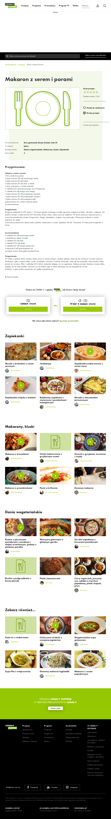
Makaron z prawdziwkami (18, 488)
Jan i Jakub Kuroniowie (51, 492)
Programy (36, 6)
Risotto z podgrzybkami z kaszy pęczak (18, 579)
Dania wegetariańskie (33, 149)
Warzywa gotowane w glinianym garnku (51, 540)
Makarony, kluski (50, 149)
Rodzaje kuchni (28, 733)
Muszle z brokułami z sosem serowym (19, 364)
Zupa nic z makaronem (16, 637)
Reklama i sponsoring (95, 747)
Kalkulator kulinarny (29, 741)
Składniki (25, 737)
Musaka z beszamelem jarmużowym (86, 398)
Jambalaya (45, 363)
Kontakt (90, 750)
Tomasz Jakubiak (15, 551)
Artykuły (69, 730)
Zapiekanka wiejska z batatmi (20, 397)
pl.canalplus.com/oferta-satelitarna (54, 808)
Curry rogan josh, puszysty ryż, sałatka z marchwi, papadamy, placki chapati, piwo (88, 582)
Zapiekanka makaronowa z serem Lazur (88, 364)
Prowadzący (49, 6)
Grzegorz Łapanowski (51, 461)
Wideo (75, 6)
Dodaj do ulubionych (96, 108)
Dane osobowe (93, 761)
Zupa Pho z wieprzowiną (18, 671)
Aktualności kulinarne (74, 733)
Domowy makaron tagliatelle (54, 671)
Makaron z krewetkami (17, 454)
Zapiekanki (64, 149)
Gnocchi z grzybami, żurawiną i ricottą (90, 455)
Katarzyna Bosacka (50, 407)
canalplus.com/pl (12, 808)
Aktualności (91, 736)
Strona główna (10, 65)
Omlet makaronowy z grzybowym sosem (51, 455)
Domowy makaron (83, 488)
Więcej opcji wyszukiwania (95, 55)
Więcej (85, 6)
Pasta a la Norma (49, 488)
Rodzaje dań (27, 730)
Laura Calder (48, 583)
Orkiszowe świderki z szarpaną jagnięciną (51, 638)
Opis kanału (92, 732)
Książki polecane (72, 737)
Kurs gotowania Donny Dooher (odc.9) (40, 143)
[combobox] (42, 56)
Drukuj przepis (93, 113)
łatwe (26, 146)
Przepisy (25, 6)
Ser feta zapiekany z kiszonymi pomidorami (86, 540)
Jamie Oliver (83, 492)
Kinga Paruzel (14, 642)
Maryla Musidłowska (16, 458)
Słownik (69, 741)
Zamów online (55, 708)
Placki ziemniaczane (50, 578)
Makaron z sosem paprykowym (83, 672)
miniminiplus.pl (80, 808)
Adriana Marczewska (86, 461)
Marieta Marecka (15, 371)
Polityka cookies (93, 769)
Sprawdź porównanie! (69, 321)
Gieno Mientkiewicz (85, 371)
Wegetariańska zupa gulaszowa (85, 638)
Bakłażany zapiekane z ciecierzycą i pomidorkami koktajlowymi (53, 400)
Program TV (64, 6)
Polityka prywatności (95, 765)
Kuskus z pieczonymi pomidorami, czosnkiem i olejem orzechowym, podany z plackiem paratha (20, 543)
